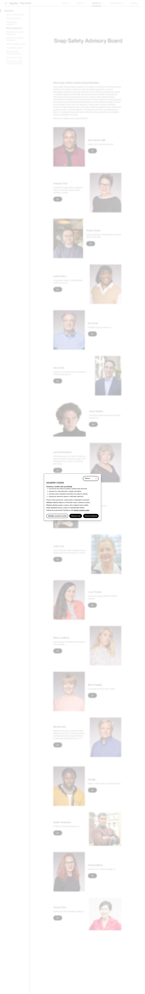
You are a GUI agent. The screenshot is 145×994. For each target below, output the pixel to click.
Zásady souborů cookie (81, 510)
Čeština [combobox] (87, 478)
